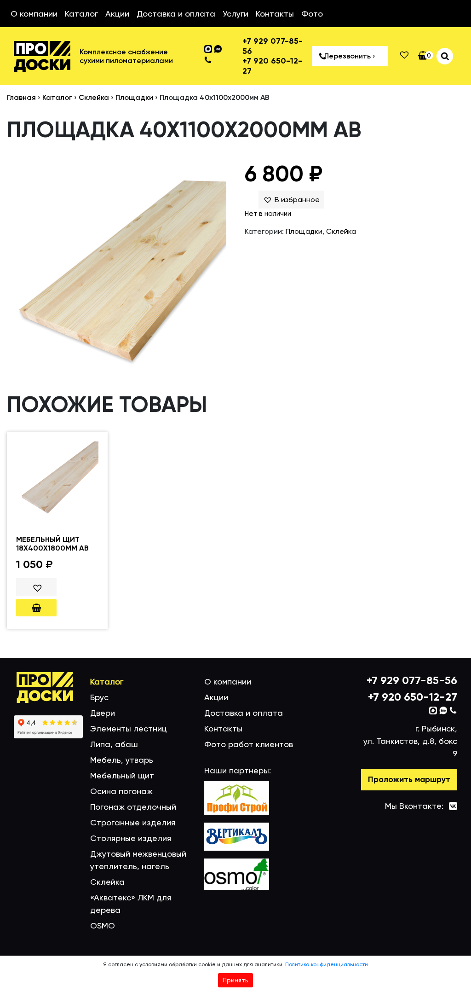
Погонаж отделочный (133, 807)
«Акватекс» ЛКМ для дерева (130, 904)
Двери (102, 713)
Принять (235, 980)
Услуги (235, 13)
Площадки (134, 97)
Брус (99, 697)
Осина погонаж (121, 791)
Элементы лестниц (128, 728)
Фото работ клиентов (248, 744)
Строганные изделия (132, 822)
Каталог (81, 13)
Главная (21, 97)
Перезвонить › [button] (349, 56)
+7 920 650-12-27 (272, 66)
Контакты (275, 13)
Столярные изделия (130, 838)
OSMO (102, 925)
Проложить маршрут (409, 779)
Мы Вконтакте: (414, 806)
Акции (117, 13)
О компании (34, 13)
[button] (291, 199)
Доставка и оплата (176, 13)
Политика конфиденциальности (326, 964)
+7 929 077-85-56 (272, 46)
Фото (312, 13)
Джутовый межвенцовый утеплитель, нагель (138, 860)
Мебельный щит (122, 775)
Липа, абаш (114, 744)
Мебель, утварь (121, 760)
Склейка (94, 97)
